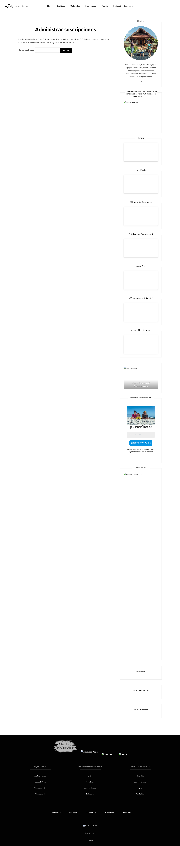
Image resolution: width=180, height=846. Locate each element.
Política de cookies (141, 710)
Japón (140, 788)
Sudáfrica (90, 782)
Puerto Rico (140, 794)
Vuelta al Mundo (40, 776)
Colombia (140, 776)
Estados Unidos (90, 788)
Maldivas (90, 776)
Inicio (90, 841)
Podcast (117, 6)
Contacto (128, 6)
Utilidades (75, 6)
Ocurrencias (90, 6)
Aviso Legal (141, 671)
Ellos (49, 6)
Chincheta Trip (40, 788)
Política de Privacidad (141, 690)
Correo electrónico (26, 50)
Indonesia (90, 794)
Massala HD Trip (40, 782)
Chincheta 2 (40, 794)
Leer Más (141, 82)
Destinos (61, 6)
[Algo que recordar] (17, 5)
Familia (105, 6)
